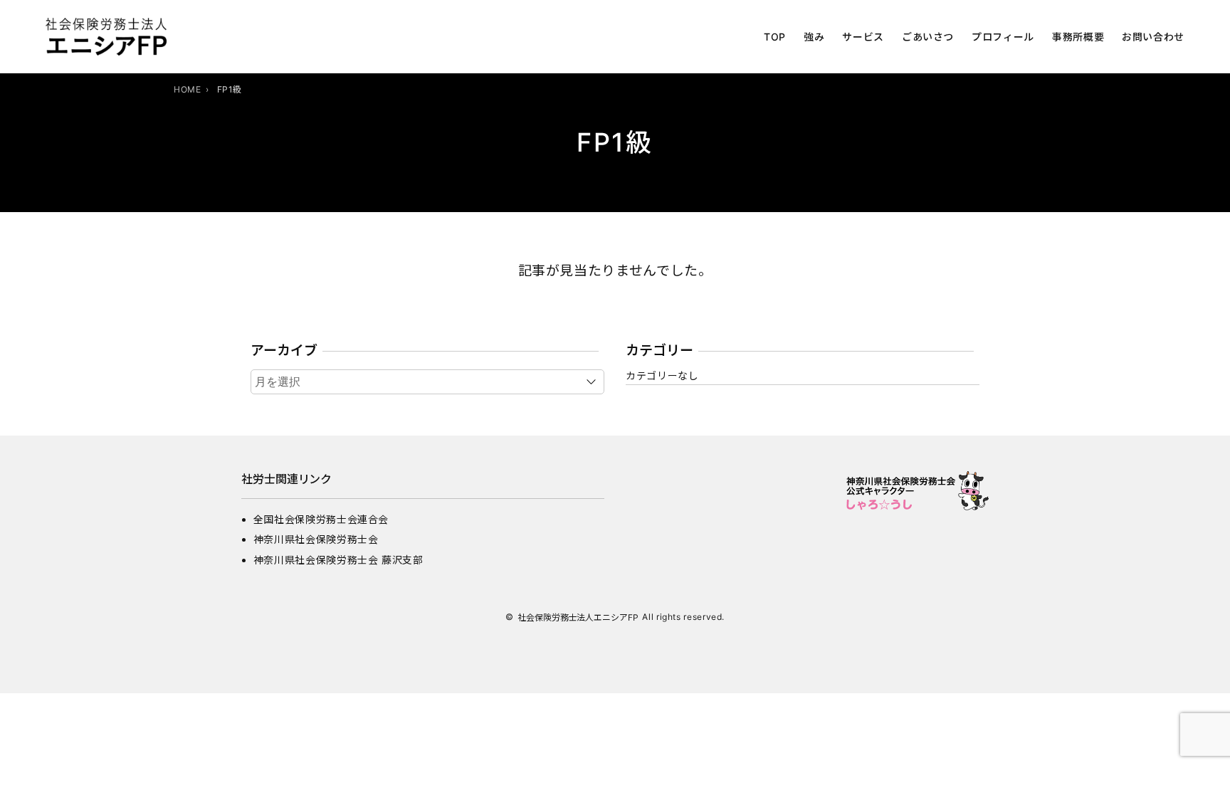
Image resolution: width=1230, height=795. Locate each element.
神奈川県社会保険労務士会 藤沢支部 (338, 560)
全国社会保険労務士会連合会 (321, 519)
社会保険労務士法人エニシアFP (577, 617)
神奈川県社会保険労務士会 (316, 539)
